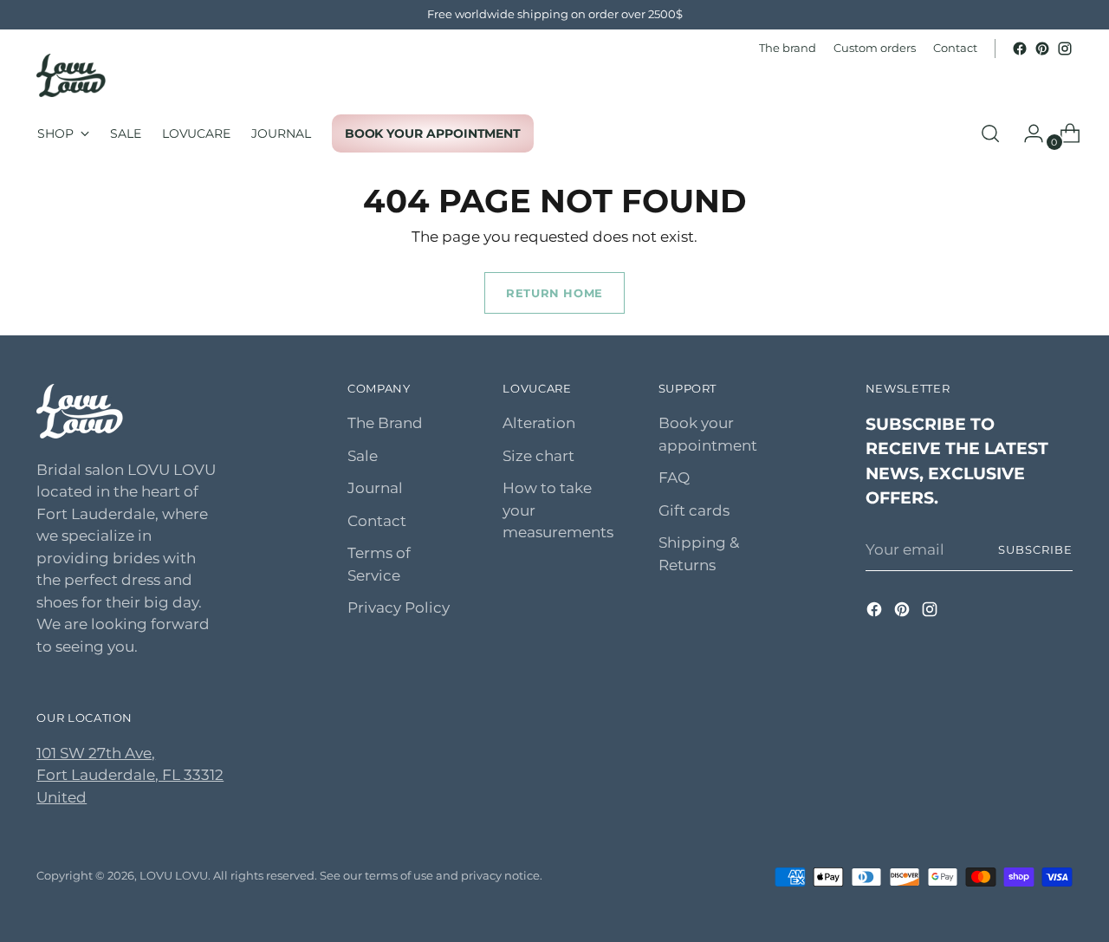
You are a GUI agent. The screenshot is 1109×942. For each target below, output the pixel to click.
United (61, 797)
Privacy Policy (398, 607)
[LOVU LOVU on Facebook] (1020, 48)
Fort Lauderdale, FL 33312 (130, 774)
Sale (362, 456)
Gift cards (694, 510)
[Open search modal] (990, 133)
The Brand (385, 423)
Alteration (539, 423)
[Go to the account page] (1026, 133)
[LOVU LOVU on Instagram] (1065, 48)
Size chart (538, 456)
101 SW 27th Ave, (95, 753)
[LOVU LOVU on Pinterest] (1042, 48)
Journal (375, 488)
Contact (376, 520)
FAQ (674, 477)
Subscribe (1035, 549)
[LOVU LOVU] (71, 75)
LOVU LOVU (173, 875)
